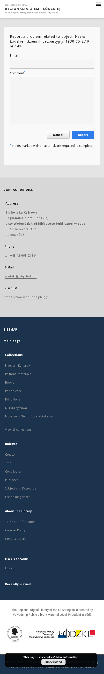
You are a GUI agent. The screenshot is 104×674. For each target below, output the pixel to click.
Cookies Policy (15, 530)
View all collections (18, 430)
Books (9, 382)
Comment (17, 73)
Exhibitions (12, 399)
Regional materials (18, 374)
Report (83, 135)
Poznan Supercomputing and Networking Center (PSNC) (52, 667)
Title (8, 463)
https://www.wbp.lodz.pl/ (23, 297)
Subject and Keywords (20, 488)
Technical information (20, 522)
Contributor (13, 471)
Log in (9, 568)
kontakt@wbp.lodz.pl (21, 276)
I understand (53, 662)
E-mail (15, 55)
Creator (10, 454)
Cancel (58, 135)
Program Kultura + (18, 365)
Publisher (11, 480)
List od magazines (17, 497)
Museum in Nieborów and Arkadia (29, 416)
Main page (12, 341)
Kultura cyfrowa (16, 408)
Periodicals (13, 391)
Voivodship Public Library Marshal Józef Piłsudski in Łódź (52, 614)
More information (67, 657)
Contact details (15, 539)
